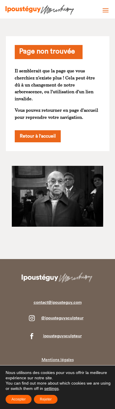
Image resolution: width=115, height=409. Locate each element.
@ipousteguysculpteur (62, 318)
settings (51, 388)
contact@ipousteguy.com (58, 303)
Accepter (19, 399)
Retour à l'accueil (38, 136)
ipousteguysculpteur (62, 336)
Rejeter (46, 399)
